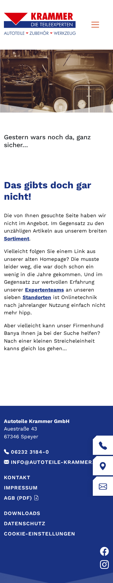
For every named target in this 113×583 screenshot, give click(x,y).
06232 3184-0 (30, 452)
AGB (18, 498)
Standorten (37, 297)
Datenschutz (25, 523)
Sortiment (16, 239)
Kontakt (17, 477)
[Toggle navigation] (95, 24)
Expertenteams (44, 290)
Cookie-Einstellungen (39, 534)
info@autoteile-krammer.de (56, 462)
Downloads (22, 513)
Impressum (21, 488)
